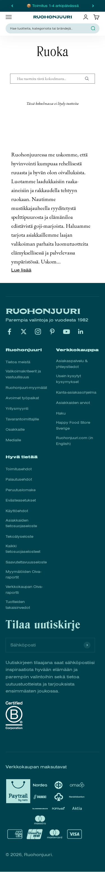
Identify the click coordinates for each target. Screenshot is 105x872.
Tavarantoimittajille (22, 419)
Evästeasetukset (21, 500)
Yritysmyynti (17, 408)
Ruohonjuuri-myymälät (26, 388)
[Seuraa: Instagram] (38, 331)
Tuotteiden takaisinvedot (18, 605)
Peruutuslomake (21, 490)
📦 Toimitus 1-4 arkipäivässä (53, 6)
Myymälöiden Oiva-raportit (23, 575)
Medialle (13, 440)
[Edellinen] (12, 6)
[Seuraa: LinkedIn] (81, 331)
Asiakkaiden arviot (73, 403)
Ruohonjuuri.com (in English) (74, 441)
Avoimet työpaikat (22, 398)
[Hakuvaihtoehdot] (89, 79)
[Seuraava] (93, 6)
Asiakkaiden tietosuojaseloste (21, 523)
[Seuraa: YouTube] (66, 331)
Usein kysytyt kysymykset (68, 379)
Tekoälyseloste (19, 536)
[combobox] (49, 28)
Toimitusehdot (19, 469)
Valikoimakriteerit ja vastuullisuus (23, 374)
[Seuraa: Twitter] (23, 331)
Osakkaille (15, 429)
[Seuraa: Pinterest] (52, 331)
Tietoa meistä (18, 362)
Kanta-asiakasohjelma (76, 392)
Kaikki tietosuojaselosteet (23, 549)
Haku (61, 413)
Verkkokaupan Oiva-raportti (24, 590)
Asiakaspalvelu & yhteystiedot (72, 364)
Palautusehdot (19, 479)
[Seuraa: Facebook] (9, 331)
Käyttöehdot (17, 511)
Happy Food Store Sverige (73, 425)
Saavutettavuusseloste (26, 562)
